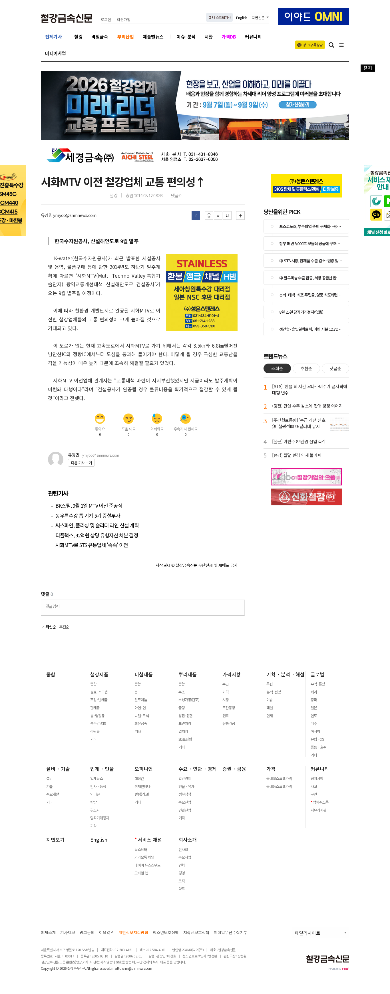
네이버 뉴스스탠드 (147, 865)
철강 (78, 36)
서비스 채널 (150, 839)
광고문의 (87, 932)
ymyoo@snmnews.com (100, 455)
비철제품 (143, 674)
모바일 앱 (141, 873)
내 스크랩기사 (221, 17)
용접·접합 (185, 715)
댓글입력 (52, 606)
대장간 (139, 778)
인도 (314, 715)
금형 (181, 707)
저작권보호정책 (196, 932)
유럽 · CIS (317, 739)
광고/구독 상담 (313, 44)
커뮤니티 (253, 36)
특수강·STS (98, 723)
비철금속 (99, 36)
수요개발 (52, 794)
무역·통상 (318, 684)
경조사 (95, 810)
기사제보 (67, 932)
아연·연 (140, 707)
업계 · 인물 (102, 769)
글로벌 (317, 674)
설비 (49, 778)
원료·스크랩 (99, 692)
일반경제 (184, 778)
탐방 (93, 802)
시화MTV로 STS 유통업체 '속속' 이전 (91, 545)
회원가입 (123, 20)
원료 (225, 715)
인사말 (183, 849)
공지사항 (317, 778)
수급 (225, 684)
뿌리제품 (187, 674)
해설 (269, 707)
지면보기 (55, 839)
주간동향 (228, 707)
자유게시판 (318, 810)
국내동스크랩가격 (279, 786)
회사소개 (187, 839)
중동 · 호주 (318, 747)
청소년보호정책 (166, 932)
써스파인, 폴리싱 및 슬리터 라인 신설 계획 (97, 525)
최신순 (50, 627)
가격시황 (231, 674)
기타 (93, 739)
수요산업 (184, 802)
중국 (314, 699)
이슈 (269, 699)
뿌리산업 (125, 36)
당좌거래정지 (99, 818)
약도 (181, 888)
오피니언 (143, 769)
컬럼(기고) (141, 794)
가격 (225, 692)
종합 (50, 674)
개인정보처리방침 (133, 932)
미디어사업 (55, 53)
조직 (181, 881)
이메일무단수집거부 (230, 932)
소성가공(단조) (188, 699)
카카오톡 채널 (144, 857)
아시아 (315, 731)
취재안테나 (142, 786)
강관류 (95, 731)
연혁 (181, 865)
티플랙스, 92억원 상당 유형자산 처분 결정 (96, 535)
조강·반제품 (99, 699)
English (241, 17)
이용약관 (106, 932)
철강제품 (99, 674)
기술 (49, 786)
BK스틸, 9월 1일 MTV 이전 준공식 (88, 505)
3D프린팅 (185, 739)
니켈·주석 (141, 715)
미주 (314, 723)
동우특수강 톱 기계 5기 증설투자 (87, 515)
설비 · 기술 (58, 769)
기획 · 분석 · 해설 (285, 674)
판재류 (95, 707)
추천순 (64, 627)
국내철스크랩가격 (279, 778)
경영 (181, 873)
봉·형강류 (97, 715)
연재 (269, 715)
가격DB (229, 36)
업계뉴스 (96, 778)
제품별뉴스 (153, 36)
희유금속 (140, 723)
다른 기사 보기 (81, 462)
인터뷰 (95, 794)
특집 (269, 684)
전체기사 (53, 36)
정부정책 (184, 794)
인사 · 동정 (98, 786)
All (88, 968)
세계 (314, 692)
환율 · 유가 (186, 786)
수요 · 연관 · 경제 (197, 769)
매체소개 (48, 932)
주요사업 (184, 857)
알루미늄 (140, 699)
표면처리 (184, 723)
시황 (208, 36)
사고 (314, 786)
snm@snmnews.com (137, 968)
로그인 (106, 20)
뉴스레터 (140, 849)
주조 (181, 692)
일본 (314, 707)
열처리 (183, 731)
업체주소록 (321, 802)
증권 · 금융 (234, 769)
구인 (314, 794)
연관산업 (184, 810)
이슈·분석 (186, 36)
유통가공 (228, 723)
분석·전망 (273, 692)
